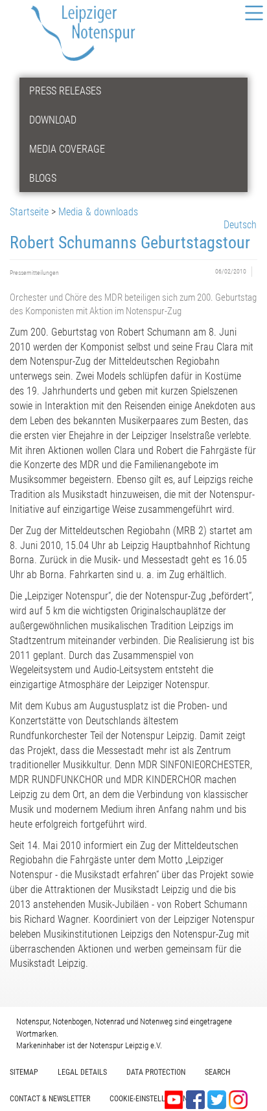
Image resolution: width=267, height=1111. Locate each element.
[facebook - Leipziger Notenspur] (196, 1099)
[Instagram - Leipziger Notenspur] (238, 1099)
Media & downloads (98, 212)
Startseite (29, 212)
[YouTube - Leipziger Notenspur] (175, 1099)
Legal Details (82, 1072)
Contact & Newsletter (50, 1098)
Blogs (42, 178)
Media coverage (67, 149)
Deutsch (240, 225)
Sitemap (24, 1072)
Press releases (65, 91)
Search (217, 1072)
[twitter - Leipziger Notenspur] (218, 1099)
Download (52, 120)
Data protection (155, 1072)
